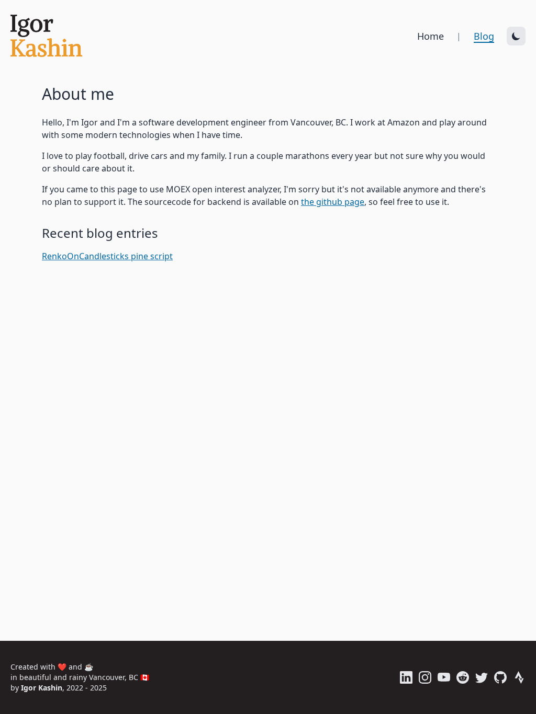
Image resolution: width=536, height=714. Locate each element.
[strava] (519, 677)
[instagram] (425, 677)
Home (430, 36)
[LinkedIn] (406, 677)
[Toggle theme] (516, 36)
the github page (332, 202)
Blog (484, 36)
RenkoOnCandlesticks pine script (107, 256)
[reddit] (462, 677)
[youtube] (444, 677)
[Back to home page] (54, 36)
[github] (500, 677)
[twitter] (481, 677)
